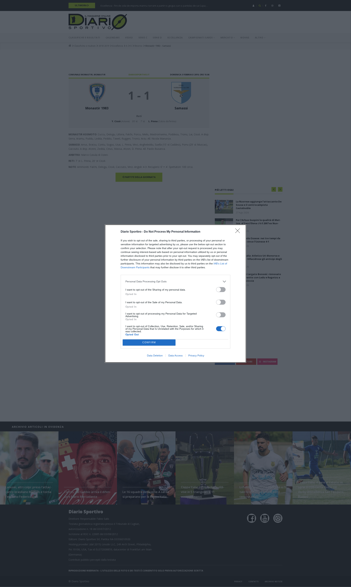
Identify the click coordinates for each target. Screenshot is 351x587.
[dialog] (175, 293)
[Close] (238, 231)
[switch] (221, 289)
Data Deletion (155, 355)
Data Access (175, 355)
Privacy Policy (196, 355)
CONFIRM (149, 342)
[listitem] (175, 281)
